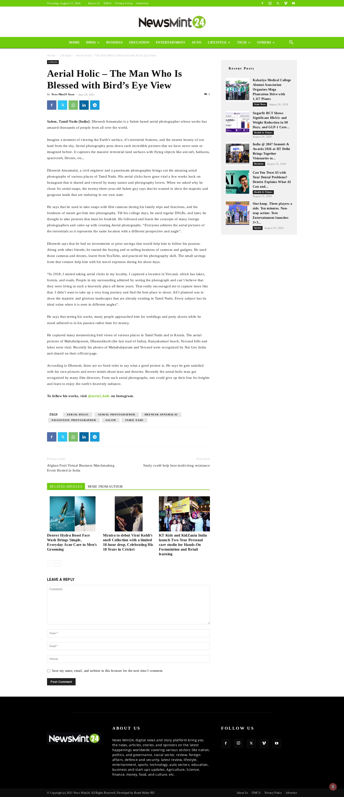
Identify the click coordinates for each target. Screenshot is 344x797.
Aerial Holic (78, 414)
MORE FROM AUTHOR (105, 486)
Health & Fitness (263, 132)
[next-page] (57, 563)
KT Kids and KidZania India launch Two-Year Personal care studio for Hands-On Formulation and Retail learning (183, 544)
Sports (257, 228)
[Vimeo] (285, 3)
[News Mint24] (172, 22)
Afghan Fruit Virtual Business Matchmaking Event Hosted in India (80, 468)
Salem (111, 420)
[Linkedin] (84, 105)
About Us (94, 3)
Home (74, 42)
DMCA (107, 3)
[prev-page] (50, 563)
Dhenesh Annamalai (161, 414)
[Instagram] (270, 3)
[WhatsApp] (73, 105)
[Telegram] (94, 105)
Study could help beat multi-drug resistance (176, 465)
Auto (196, 42)
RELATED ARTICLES (66, 486)
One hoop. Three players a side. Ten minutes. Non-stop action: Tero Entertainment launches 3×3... (272, 213)
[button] (291, 43)
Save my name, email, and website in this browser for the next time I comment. (108, 671)
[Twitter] (277, 3)
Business (114, 42)
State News (260, 104)
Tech (241, 42)
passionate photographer (74, 420)
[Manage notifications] (333, 786)
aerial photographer (116, 414)
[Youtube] (293, 3)
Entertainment (170, 42)
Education (139, 42)
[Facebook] (262, 3)
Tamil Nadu (134, 420)
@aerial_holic (99, 396)
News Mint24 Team (62, 94)
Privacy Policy (124, 3)
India (91, 42)
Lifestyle (217, 42)
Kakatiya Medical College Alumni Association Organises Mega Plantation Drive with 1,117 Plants (272, 89)
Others (264, 42)
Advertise (142, 3)
